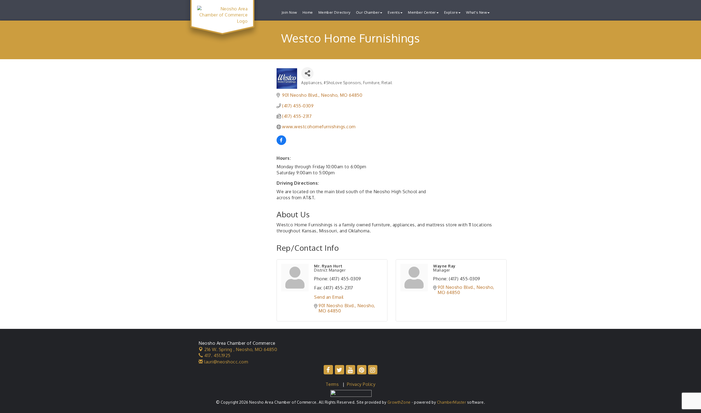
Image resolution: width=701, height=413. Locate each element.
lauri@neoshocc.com (225, 361)
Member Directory (334, 12)
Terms (332, 384)
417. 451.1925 (217, 355)
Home (308, 12)
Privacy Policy (361, 384)
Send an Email (329, 297)
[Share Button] (307, 73)
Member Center (422, 12)
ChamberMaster (451, 402)
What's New (476, 12)
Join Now (289, 12)
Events (394, 12)
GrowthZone (399, 402)
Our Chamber (368, 12)
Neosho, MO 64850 (240, 349)
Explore (451, 12)
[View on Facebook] (281, 143)
